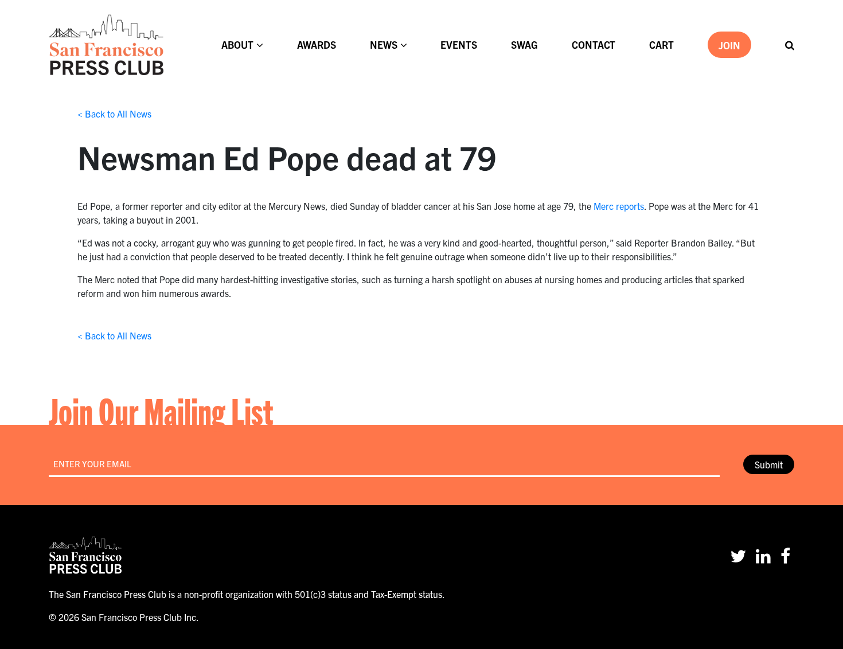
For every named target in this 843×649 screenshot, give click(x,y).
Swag (524, 44)
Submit (769, 464)
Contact (593, 44)
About (237, 44)
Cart (661, 44)
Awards (316, 44)
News (383, 44)
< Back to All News (114, 113)
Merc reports (619, 206)
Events (458, 44)
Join (729, 45)
